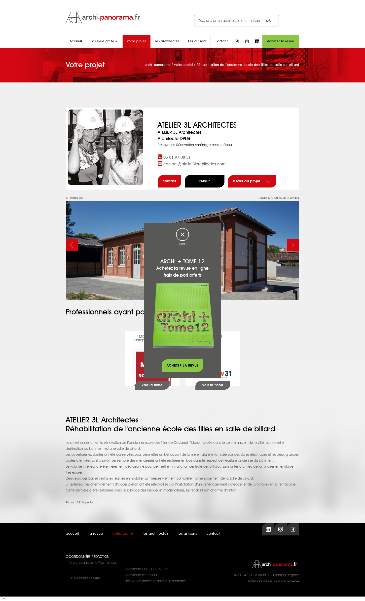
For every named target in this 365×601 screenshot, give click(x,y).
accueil (72, 533)
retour (204, 181)
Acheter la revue (280, 41)
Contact (221, 41)
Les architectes (167, 41)
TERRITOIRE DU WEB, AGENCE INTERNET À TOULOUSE (273, 581)
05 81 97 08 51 (177, 157)
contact (169, 181)
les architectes (155, 533)
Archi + (264, 575)
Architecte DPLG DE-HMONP (146, 569)
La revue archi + (104, 41)
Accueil (76, 41)
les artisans (187, 533)
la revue (96, 533)
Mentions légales (286, 575)
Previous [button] (72, 245)
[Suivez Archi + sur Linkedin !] (257, 41)
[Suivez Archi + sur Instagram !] (247, 41)
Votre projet (136, 41)
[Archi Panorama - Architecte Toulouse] (182, 17)
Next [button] (293, 245)
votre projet (123, 533)
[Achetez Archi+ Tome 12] (183, 315)
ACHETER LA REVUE (182, 365)
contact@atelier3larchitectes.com (194, 164)
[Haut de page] (356, 592)
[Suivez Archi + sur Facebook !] (237, 41)
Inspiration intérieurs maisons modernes (155, 581)
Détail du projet (247, 181)
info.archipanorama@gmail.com (92, 562)
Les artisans (197, 41)
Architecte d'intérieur (141, 575)
